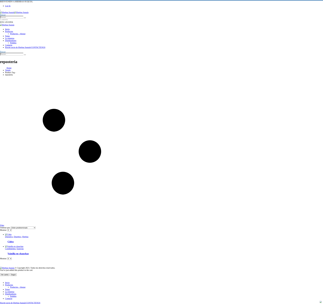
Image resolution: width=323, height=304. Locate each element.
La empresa (9, 38)
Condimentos (10, 249)
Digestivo (9, 237)
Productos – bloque (17, 34)
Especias (20, 249)
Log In (7, 6)
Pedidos (13, 43)
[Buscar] (25, 17)
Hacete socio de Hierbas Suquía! (25, 47)
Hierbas (25, 237)
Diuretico (17, 237)
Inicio (7, 29)
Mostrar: (3, 230)
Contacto (8, 45)
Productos (9, 31)
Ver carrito (4, 275)
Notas (7, 36)
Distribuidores (10, 40)
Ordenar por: (5, 228)
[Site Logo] (14, 12)
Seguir (13, 275)
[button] (3, 15)
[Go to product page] (74, 234)
